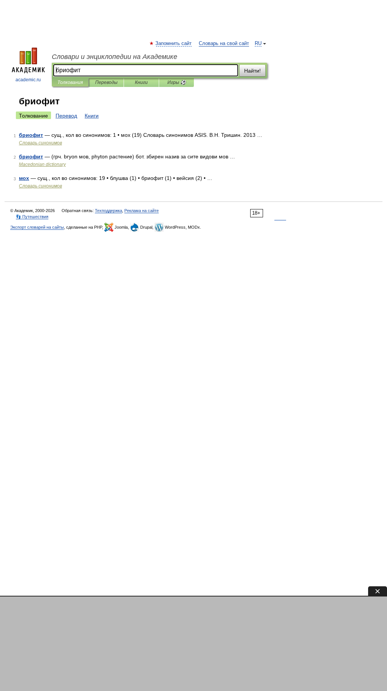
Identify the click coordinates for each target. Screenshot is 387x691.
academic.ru (28, 79)
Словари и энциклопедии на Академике (114, 56)
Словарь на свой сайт (224, 43)
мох (24, 178)
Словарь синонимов (40, 143)
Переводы (106, 82)
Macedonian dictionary (42, 164)
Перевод (66, 116)
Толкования (70, 82)
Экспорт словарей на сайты (37, 227)
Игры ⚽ (176, 82)
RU (258, 43)
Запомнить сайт (174, 43)
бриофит (31, 135)
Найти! (252, 71)
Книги (141, 82)
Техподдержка (108, 210)
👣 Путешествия (32, 216)
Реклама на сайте (141, 210)
